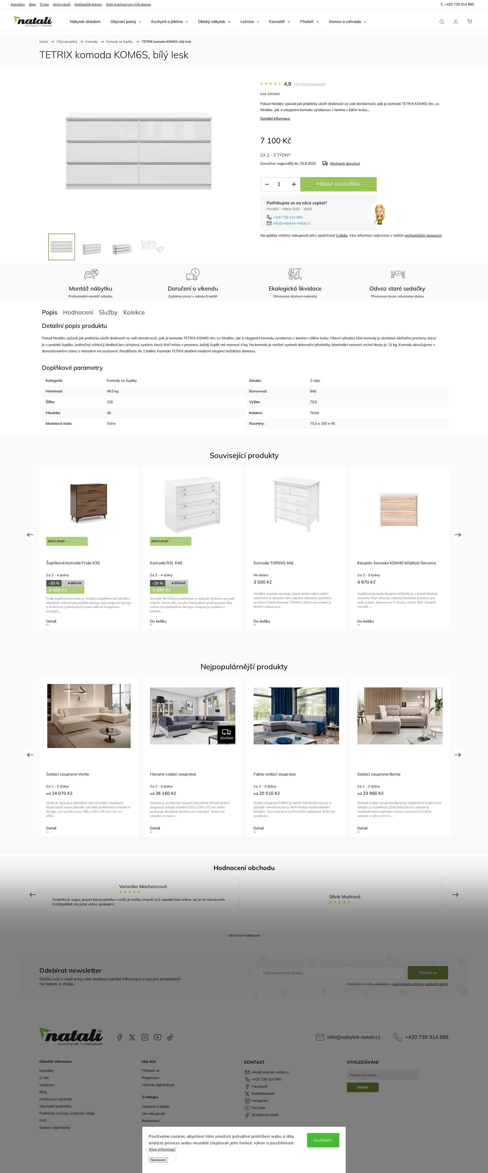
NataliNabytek (132, 1037)
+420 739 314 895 (287, 217)
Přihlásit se (428, 973)
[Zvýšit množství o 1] (293, 184)
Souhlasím (323, 1140)
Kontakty (18, 4)
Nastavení (158, 1160)
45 (109, 412)
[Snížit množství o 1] (267, 184)
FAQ (43, 1120)
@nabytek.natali (170, 1037)
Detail (51, 621)
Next (458, 534)
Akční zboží (61, 4)
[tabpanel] (89, 548)
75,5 (313, 402)
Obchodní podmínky (55, 1106)
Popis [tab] (49, 312)
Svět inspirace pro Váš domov (128, 4)
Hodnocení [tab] (78, 312)
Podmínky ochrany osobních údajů (67, 1113)
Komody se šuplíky (122, 380)
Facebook (119, 1037)
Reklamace (151, 1120)
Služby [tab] (108, 312)
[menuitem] (85, 21)
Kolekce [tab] (134, 312)
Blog (32, 4)
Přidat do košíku (338, 184)
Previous (31, 534)
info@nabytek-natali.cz (291, 223)
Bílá (313, 391)
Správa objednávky (54, 1127)
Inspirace (46, 1085)
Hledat (363, 1087)
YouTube (157, 1037)
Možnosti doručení (345, 163)
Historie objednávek (158, 1085)
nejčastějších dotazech (423, 235)
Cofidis (341, 235)
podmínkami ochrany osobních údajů (420, 984)
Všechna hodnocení (310, 84)
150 (110, 402)
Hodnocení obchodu (55, 1099)
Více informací (162, 1149)
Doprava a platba (156, 1106)
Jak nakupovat (153, 1113)
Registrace (150, 1077)
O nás (44, 4)
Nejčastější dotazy (88, 4)
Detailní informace (275, 118)
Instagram (145, 1037)
